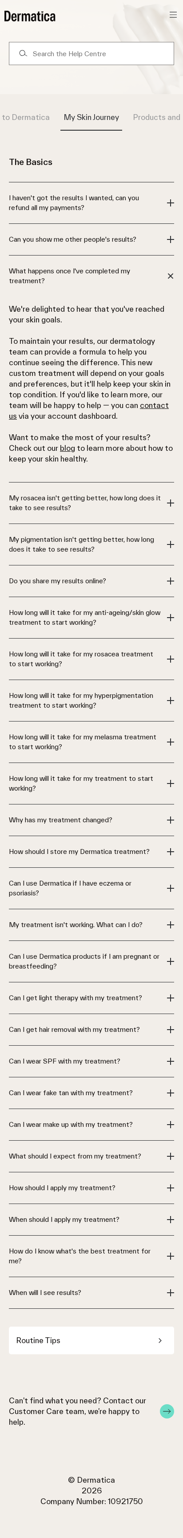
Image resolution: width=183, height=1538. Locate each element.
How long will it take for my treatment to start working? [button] (81, 783)
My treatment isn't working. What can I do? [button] (76, 924)
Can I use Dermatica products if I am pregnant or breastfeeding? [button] (84, 961)
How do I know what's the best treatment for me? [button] (80, 1256)
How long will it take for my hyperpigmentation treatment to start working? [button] (81, 700)
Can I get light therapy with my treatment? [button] (75, 998)
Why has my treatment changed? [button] (60, 820)
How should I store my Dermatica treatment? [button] (79, 851)
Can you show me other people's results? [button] (72, 239)
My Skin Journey (91, 117)
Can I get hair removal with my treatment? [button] (74, 1029)
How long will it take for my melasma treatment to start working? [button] (82, 741)
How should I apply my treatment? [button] (62, 1188)
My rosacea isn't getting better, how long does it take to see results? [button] (85, 502)
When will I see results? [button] (45, 1292)
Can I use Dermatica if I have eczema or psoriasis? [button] (70, 888)
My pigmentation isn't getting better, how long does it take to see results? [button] (81, 544)
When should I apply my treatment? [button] (64, 1219)
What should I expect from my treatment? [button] (75, 1156)
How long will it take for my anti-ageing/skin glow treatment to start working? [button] (84, 617)
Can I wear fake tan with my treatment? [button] (71, 1093)
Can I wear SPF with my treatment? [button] (64, 1061)
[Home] (30, 16)
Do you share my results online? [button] (57, 581)
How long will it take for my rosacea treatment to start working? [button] (81, 659)
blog (67, 448)
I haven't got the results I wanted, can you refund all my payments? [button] (74, 202)
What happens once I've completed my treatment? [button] (69, 276)
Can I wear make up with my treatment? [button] (71, 1124)
